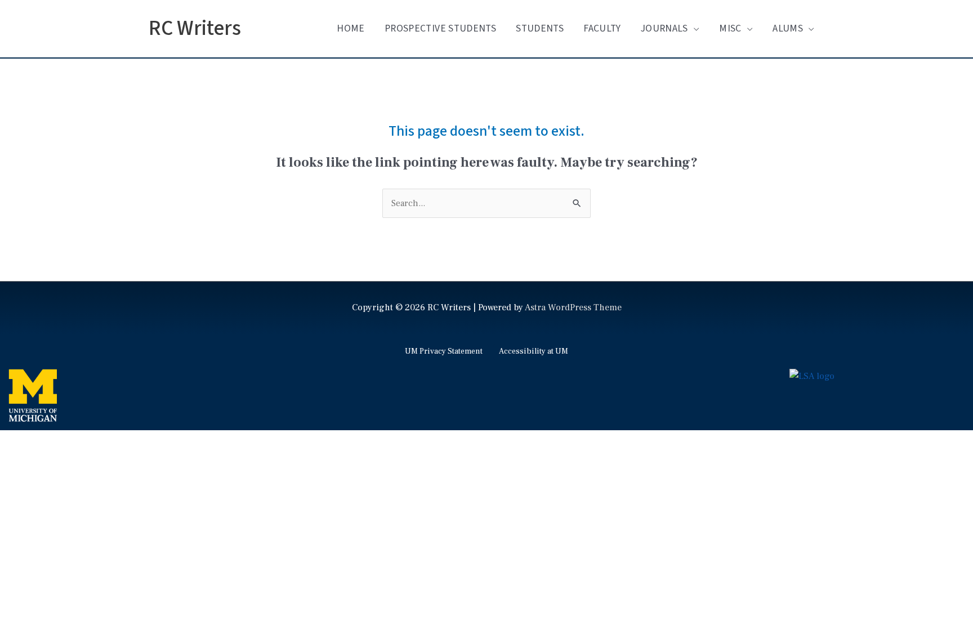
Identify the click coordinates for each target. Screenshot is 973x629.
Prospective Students (440, 28)
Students (540, 28)
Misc (730, 28)
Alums (788, 28)
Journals (664, 28)
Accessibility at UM (533, 351)
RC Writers (195, 28)
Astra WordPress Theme (573, 307)
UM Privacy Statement (444, 351)
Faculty (602, 28)
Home (350, 28)
